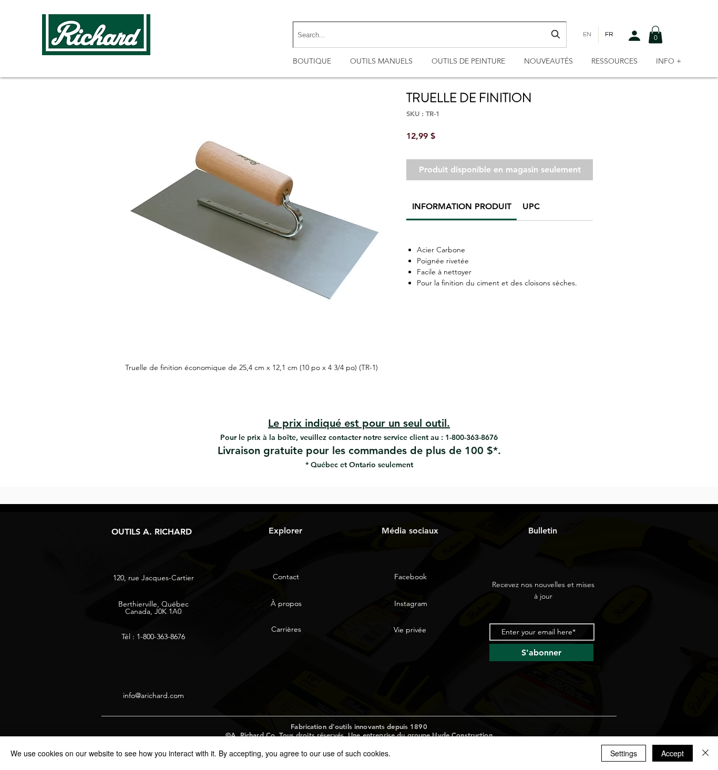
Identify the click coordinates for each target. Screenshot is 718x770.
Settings (623, 753)
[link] (461, 206)
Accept (672, 753)
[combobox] (430, 35)
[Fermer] (705, 753)
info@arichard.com (153, 695)
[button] (655, 34)
